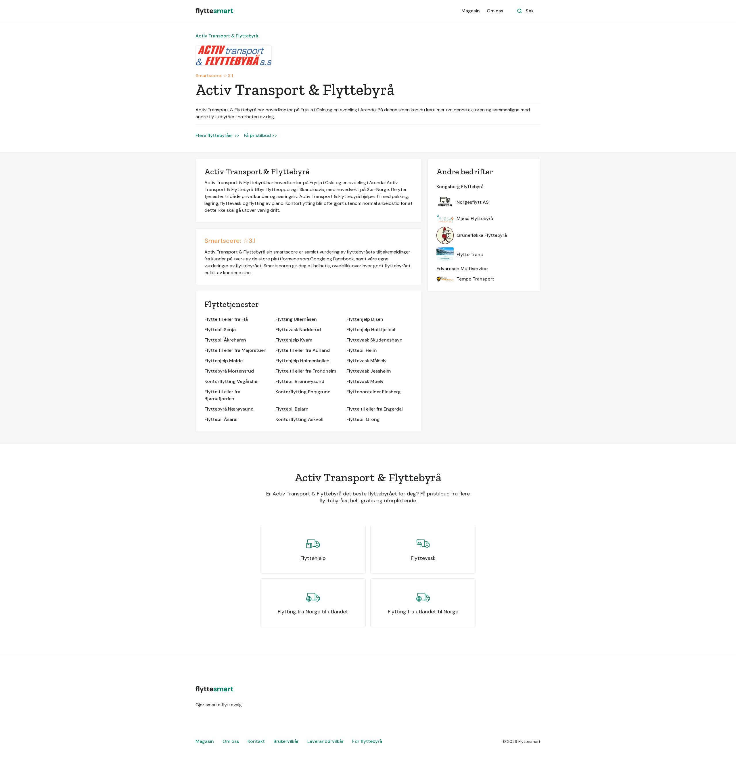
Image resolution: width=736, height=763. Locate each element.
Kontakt (256, 741)
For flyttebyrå (367, 741)
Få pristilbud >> (260, 135)
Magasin (470, 11)
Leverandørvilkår (325, 741)
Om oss (495, 11)
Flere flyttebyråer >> (217, 135)
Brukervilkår (286, 741)
